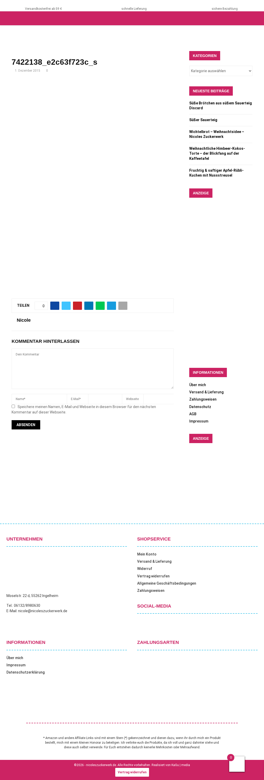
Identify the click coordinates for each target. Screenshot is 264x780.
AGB (192, 414)
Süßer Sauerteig (203, 120)
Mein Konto (146, 554)
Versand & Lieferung (206, 392)
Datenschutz (200, 407)
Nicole (24, 320)
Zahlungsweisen (203, 399)
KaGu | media (180, 765)
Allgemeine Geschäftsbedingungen (166, 583)
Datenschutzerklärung (25, 672)
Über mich (197, 385)
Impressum (198, 421)
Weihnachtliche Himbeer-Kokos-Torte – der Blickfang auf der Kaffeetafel (217, 153)
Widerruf (144, 569)
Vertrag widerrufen (153, 576)
